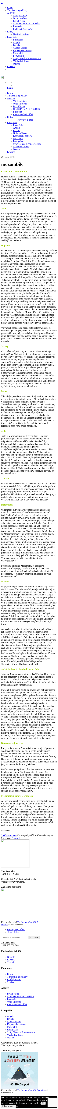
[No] (17, 1106)
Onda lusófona (20, 18)
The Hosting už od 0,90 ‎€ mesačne (31, 1090)
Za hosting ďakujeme (11, 887)
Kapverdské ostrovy (22, 50)
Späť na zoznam (9, 835)
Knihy (10, 31)
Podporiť (16, 838)
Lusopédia (12, 37)
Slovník (10, 962)
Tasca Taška (13, 932)
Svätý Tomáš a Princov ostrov (27, 58)
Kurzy (10, 7)
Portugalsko (18, 55)
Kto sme (11, 66)
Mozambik (18, 53)
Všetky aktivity (20, 15)
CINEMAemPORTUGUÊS (26, 23)
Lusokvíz (17, 26)
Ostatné (16, 64)
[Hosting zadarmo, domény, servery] (20, 1088)
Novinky (11, 957)
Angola (16, 42)
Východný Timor (21, 61)
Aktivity (11, 13)
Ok (43, 1103)
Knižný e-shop (14, 979)
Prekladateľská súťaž (23, 29)
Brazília (16, 45)
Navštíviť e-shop (21, 34)
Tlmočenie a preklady (17, 10)
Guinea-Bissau (20, 47)
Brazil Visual (19, 21)
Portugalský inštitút (16, 929)
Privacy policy (8, 1106)
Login (10, 88)
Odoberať (34, 937)
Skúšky (10, 982)
